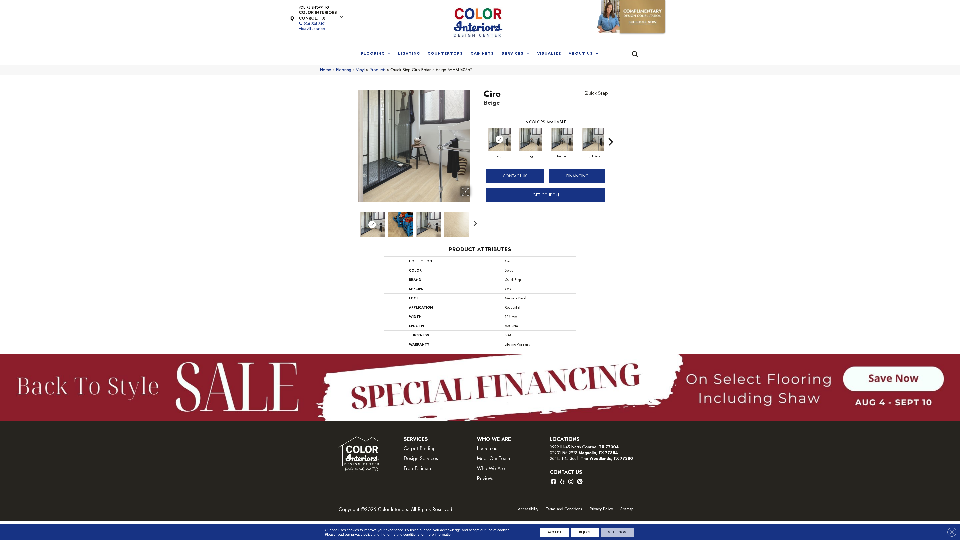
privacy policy (361, 534)
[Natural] (562, 139)
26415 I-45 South (591, 459)
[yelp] (562, 482)
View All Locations (312, 28)
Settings (617, 532)
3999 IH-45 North (565, 447)
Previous (354, 222)
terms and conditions (403, 534)
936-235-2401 (315, 23)
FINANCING (577, 176)
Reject (585, 532)
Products (378, 70)
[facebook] (553, 482)
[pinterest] (580, 482)
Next (473, 222)
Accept (555, 532)
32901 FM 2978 (584, 453)
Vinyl (360, 70)
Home (325, 70)
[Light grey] (593, 139)
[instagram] (571, 482)
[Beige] (499, 139)
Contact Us (515, 176)
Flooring (343, 70)
